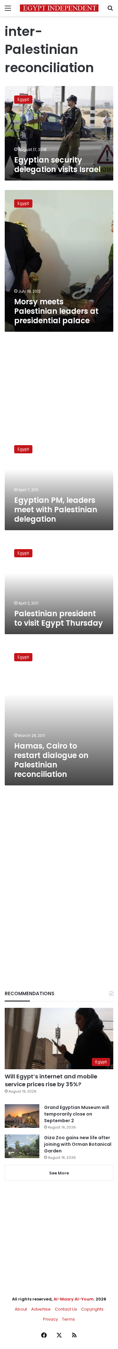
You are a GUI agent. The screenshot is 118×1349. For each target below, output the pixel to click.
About (21, 1309)
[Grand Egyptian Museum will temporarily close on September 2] (22, 1116)
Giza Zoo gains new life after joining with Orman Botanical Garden (77, 1144)
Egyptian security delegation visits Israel (57, 165)
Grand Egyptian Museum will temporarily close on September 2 (76, 1114)
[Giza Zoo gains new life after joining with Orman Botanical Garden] (22, 1146)
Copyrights (92, 1309)
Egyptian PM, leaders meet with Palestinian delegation (55, 509)
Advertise (41, 1309)
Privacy (50, 1319)
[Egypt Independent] (59, 8)
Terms (68, 1319)
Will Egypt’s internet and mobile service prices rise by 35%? (51, 1080)
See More (59, 1173)
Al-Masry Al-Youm (73, 1299)
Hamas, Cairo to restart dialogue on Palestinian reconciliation (51, 760)
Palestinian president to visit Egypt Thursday (58, 618)
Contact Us (66, 1309)
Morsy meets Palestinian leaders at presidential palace (56, 311)
